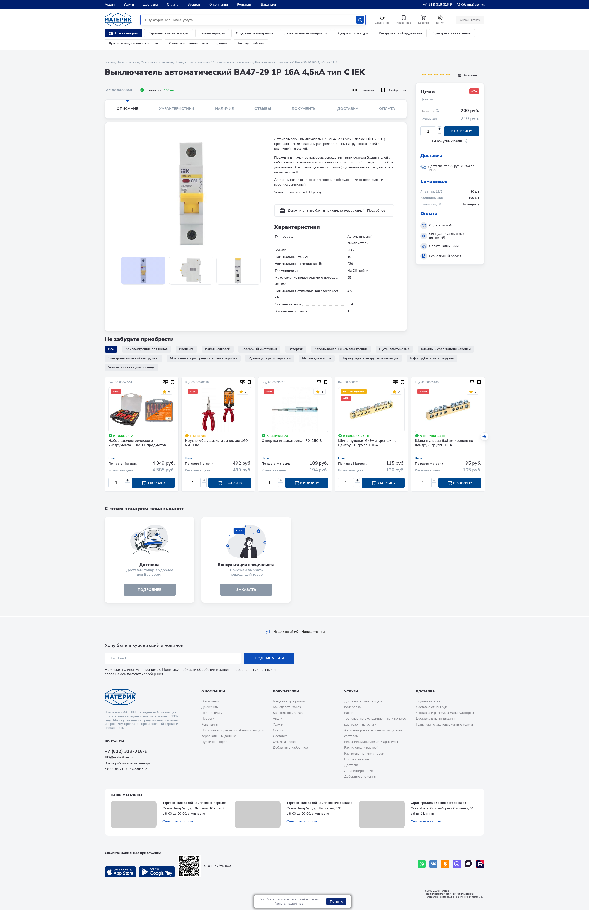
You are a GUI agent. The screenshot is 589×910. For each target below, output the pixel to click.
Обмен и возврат (286, 742)
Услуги (129, 4)
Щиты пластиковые (394, 349)
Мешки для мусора (316, 358)
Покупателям (286, 691)
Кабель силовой (217, 349)
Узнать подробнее (289, 903)
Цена (111, 458)
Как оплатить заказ (288, 713)
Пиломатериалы (212, 33)
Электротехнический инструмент (133, 358)
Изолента (186, 349)
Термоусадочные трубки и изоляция (370, 358)
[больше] (439, 128)
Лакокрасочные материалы (305, 33)
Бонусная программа (289, 701)
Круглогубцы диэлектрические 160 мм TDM (216, 443)
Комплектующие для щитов (146, 349)
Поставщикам (211, 713)
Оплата (172, 4)
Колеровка (352, 707)
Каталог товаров (128, 62)
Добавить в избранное (290, 747)
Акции (110, 4)
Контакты (244, 4)
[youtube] (480, 864)
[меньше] (439, 133)
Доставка (150, 4)
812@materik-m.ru (119, 757)
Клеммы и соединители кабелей (446, 349)
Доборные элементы (360, 776)
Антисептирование (358, 771)
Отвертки (296, 349)
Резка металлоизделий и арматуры (371, 742)
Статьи (278, 730)
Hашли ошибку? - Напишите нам (298, 632)
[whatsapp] (422, 864)
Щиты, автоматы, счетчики (192, 62)
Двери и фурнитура (353, 33)
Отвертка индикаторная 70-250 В (292, 441)
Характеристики (176, 108)
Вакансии (268, 4)
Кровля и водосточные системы (133, 43)
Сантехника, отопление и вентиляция (198, 43)
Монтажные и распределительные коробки (203, 358)
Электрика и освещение (452, 33)
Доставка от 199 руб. (432, 707)
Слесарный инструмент (259, 349)
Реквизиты (209, 724)
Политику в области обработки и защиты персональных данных (217, 669)
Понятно (336, 901)
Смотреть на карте (177, 821)
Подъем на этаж (356, 759)
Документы (304, 108)
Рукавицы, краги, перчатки (270, 358)
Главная (110, 62)
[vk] (433, 864)
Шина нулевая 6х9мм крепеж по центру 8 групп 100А (444, 443)
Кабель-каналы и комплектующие (341, 349)
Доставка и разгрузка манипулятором (445, 713)
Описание (127, 108)
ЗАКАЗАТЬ (246, 589)
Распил (349, 713)
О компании (218, 4)
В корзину (461, 131)
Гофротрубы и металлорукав (432, 358)
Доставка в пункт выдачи (363, 701)
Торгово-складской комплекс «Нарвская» (319, 803)
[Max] (469, 864)
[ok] (445, 864)
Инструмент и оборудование (400, 33)
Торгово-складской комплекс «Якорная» (194, 803)
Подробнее (376, 210)
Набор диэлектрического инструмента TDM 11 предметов (137, 443)
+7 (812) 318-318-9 (437, 4)
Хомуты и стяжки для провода (131, 367)
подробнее (150, 589)
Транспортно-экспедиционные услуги (444, 724)
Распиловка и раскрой (361, 747)
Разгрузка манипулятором (364, 753)
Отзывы (262, 108)
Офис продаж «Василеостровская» (438, 803)
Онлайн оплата (470, 20)
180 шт (169, 90)
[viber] (457, 864)
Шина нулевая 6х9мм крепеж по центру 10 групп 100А (367, 443)
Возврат (194, 4)
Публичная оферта (216, 742)
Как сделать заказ (287, 707)
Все (111, 349)
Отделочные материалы (254, 33)
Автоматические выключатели (233, 62)
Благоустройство (251, 43)
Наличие (224, 108)
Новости (207, 718)
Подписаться (269, 658)
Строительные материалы (169, 33)
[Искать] (360, 20)
